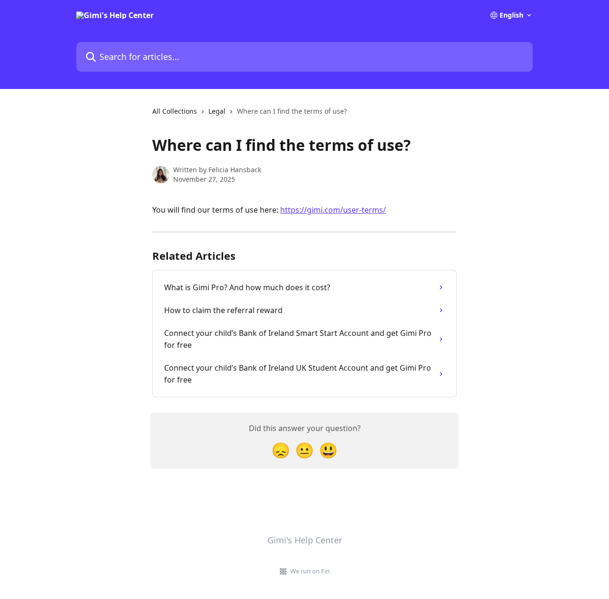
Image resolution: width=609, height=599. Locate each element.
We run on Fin (310, 571)
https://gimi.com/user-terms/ (333, 210)
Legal (217, 111)
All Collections (174, 111)
